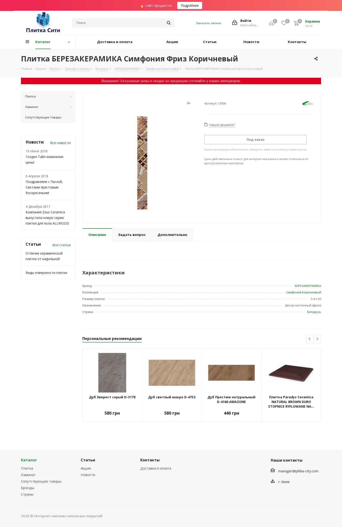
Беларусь (314, 312)
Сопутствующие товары (41, 481)
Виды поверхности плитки (46, 272)
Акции (86, 468)
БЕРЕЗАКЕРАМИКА (308, 286)
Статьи (88, 460)
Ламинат (28, 474)
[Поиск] (168, 22)
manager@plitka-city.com (298, 471)
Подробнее (190, 5)
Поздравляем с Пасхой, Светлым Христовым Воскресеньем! (44, 187)
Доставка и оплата (155, 468)
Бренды (27, 487)
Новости (88, 474)
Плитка (27, 468)
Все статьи (61, 244)
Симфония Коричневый (303, 292)
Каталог (29, 460)
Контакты (150, 460)
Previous (310, 339)
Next (317, 339)
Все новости (60, 142)
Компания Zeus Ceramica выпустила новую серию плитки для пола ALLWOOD (47, 217)
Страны (27, 494)
